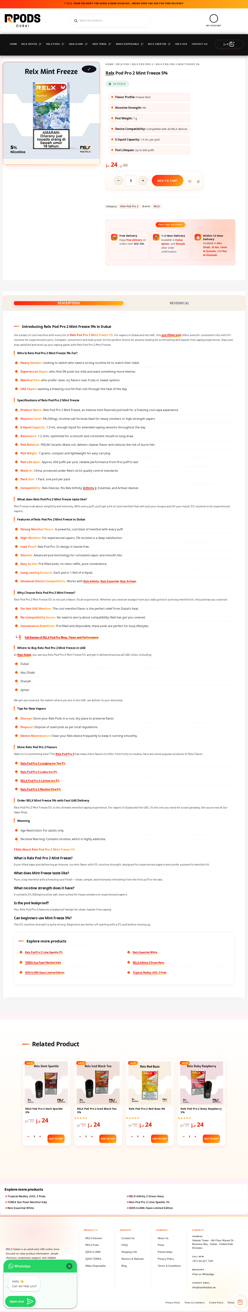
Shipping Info (129, 1252)
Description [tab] (69, 303)
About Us (163, 1238)
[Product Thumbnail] (89, 69)
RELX (157, 206)
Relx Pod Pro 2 (142, 64)
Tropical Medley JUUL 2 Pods (149, 972)
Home (13, 44)
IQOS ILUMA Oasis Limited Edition (44, 972)
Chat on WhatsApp (203, 1274)
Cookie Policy (216, 1302)
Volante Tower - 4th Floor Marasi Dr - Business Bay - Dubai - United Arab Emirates (213, 1244)
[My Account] (214, 18)
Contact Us (127, 1238)
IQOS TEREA (99, 44)
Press (161, 1245)
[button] (69, 1266)
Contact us (200, 44)
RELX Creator (157, 44)
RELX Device (29, 44)
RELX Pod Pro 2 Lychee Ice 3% (40, 780)
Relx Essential (109, 581)
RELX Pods (53, 44)
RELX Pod (122, 64)
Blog (124, 1265)
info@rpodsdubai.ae (204, 1287)
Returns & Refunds (132, 1259)
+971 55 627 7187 (202, 1261)
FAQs (124, 1245)
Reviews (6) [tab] (179, 303)
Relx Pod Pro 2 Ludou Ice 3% (38, 771)
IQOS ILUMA (76, 44)
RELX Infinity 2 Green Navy (148, 962)
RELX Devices (93, 1238)
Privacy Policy (166, 1259)
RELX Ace (181, 44)
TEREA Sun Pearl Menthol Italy (43, 962)
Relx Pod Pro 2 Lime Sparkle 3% (44, 952)
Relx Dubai (24, 654)
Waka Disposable (127, 44)
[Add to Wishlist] (189, 181)
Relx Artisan (128, 581)
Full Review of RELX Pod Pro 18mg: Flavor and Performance (61, 637)
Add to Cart (56, 1138)
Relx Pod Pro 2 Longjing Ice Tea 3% (42, 763)
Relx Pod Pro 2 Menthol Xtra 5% (40, 789)
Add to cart (167, 180)
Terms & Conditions (169, 1265)
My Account (213, 25)
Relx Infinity (91, 581)
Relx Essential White (145, 952)
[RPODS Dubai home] (24, 1235)
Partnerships (165, 1252)
